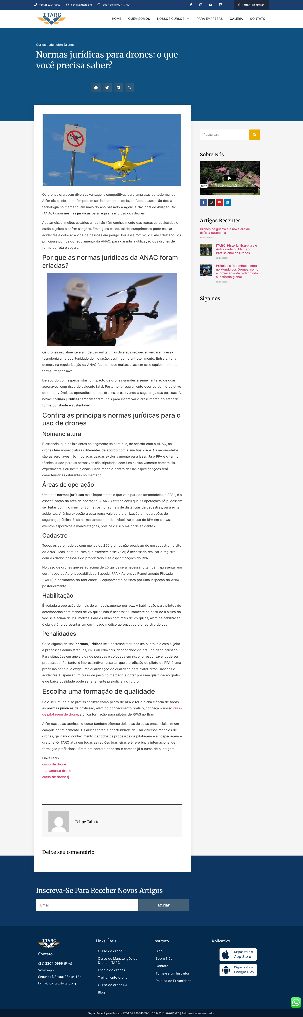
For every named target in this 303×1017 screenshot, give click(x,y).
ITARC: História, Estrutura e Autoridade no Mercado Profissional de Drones (236, 249)
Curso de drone (110, 951)
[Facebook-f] (203, 202)
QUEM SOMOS (139, 19)
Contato (162, 966)
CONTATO (257, 19)
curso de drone (54, 764)
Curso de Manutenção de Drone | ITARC (117, 960)
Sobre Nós (164, 958)
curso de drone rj (55, 777)
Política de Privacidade (173, 981)
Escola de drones (111, 970)
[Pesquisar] (254, 134)
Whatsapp (46, 970)
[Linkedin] (227, 202)
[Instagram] (211, 202)
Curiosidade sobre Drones (55, 45)
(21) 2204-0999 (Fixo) (55, 963)
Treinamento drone (112, 977)
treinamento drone (56, 771)
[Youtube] (219, 202)
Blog (101, 992)
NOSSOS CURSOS (170, 19)
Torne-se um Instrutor (172, 973)
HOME (116, 19)
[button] (96, 87)
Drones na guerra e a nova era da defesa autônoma (225, 231)
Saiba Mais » (206, 237)
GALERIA (236, 19)
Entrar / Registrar (253, 4)
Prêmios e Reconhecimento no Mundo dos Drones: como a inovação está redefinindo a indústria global (237, 271)
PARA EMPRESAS (210, 19)
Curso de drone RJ (112, 985)
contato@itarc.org (62, 983)
